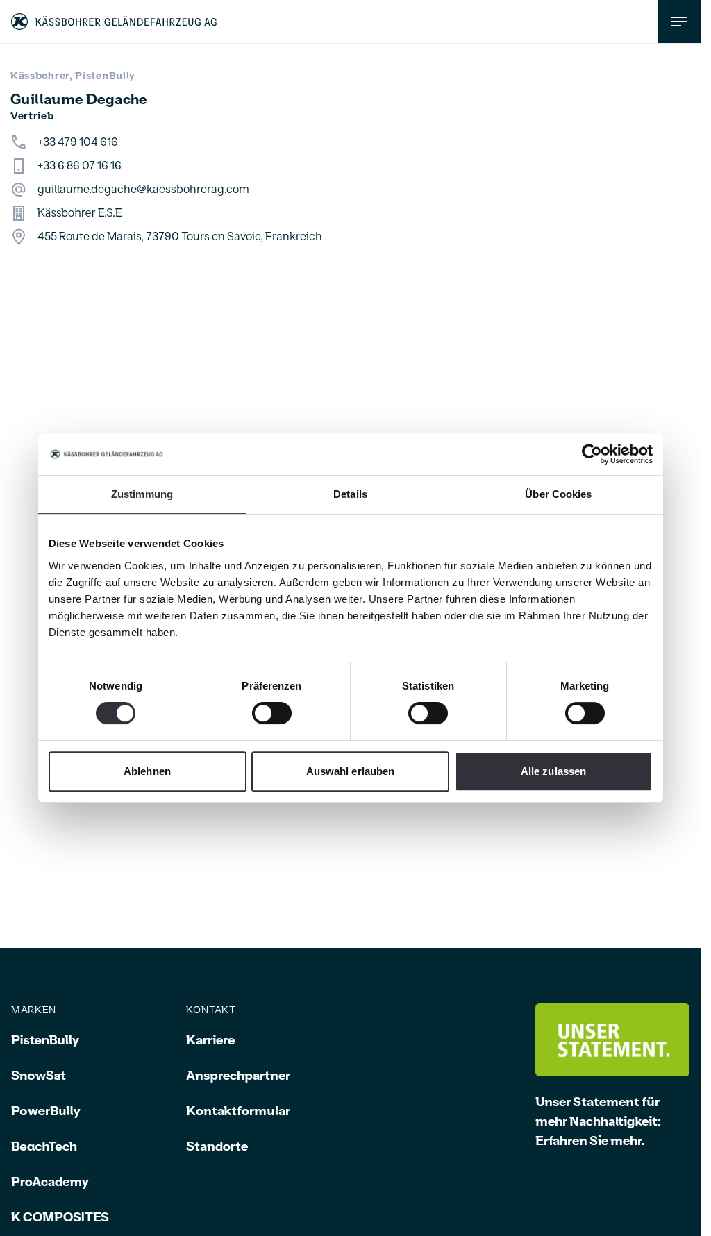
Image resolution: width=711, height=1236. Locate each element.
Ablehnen (147, 771)
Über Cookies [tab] (558, 494)
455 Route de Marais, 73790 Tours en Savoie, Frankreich (179, 236)
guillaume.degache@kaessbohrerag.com (143, 189)
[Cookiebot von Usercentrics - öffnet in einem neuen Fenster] (592, 454)
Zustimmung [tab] (142, 494)
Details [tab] (350, 494)
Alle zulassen (553, 771)
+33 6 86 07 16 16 (79, 166)
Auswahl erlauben (350, 771)
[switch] (272, 713)
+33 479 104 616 (77, 142)
